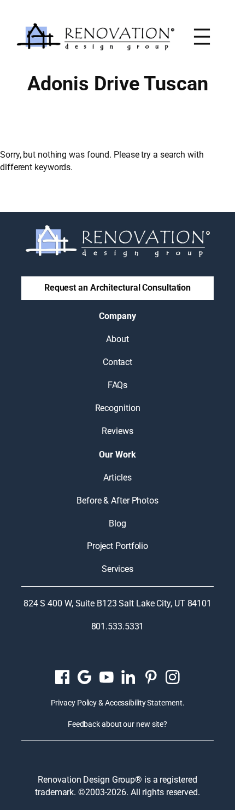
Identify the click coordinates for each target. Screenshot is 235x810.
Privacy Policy (74, 702)
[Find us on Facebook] (62, 677)
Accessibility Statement (144, 702)
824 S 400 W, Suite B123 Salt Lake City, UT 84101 (118, 603)
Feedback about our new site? (117, 724)
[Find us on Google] (84, 677)
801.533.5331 (117, 626)
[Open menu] (202, 36)
